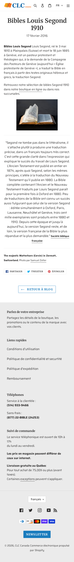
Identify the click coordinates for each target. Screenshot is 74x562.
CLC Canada (22, 546)
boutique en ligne (30, 89)
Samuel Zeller (38, 260)
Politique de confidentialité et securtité (34, 358)
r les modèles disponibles (22, 132)
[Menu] (68, 5)
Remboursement (19, 378)
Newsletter (37, 534)
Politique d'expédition (22, 368)
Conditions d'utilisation (23, 349)
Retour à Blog (39, 289)
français (36, 499)
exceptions (27, 479)
